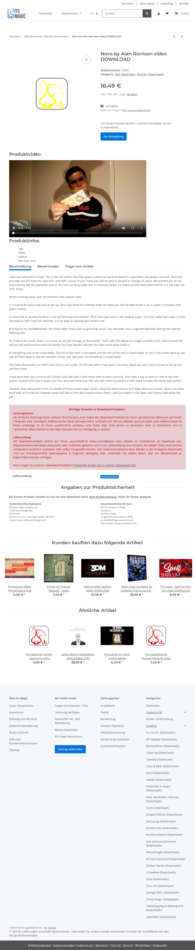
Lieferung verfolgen (67, 712)
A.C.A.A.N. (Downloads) (160, 732)
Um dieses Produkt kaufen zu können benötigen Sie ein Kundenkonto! (136, 125)
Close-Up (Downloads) (160, 752)
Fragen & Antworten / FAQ (71, 705)
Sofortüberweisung (113, 732)
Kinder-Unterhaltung (159, 719)
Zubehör (151, 726)
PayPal (105, 712)
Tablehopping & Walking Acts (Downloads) (165, 908)
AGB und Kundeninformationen (23, 741)
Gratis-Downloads (157, 808)
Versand (131, 94)
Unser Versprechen (21, 705)
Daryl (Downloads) (157, 773)
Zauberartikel (160, 945)
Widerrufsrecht (19, 732)
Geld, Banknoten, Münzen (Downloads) (139, 74)
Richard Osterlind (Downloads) (165, 859)
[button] (158, 13)
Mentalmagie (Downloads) (162, 852)
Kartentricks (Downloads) (162, 828)
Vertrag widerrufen (70, 749)
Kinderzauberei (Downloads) (164, 834)
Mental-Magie (142, 945)
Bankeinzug (108, 719)
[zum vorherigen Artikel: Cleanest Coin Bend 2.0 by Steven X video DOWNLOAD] (174, 36)
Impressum (16, 712)
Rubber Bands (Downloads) (163, 865)
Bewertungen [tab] (48, 266)
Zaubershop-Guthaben (115, 739)
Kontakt (184, 3)
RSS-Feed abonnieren (68, 736)
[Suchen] (147, 13)
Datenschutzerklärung (23, 726)
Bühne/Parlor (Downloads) (163, 746)
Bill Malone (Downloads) (161, 739)
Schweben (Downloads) (161, 872)
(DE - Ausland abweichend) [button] (136, 110)
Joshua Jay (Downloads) (161, 821)
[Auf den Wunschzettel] (86, 60)
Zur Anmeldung (114, 136)
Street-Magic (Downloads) (162, 899)
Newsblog (167, 3)
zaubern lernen (85, 945)
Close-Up (116, 945)
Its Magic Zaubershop (39, 945)
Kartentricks (102, 945)
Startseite (127, 3)
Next (186, 576)
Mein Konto (147, 3)
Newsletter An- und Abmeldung (67, 721)
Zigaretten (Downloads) (161, 917)
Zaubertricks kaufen (63, 945)
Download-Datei (109, 476)
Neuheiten (153, 705)
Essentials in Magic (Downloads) (158, 788)
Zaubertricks (154, 712)
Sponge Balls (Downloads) (162, 892)
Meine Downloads (66, 730)
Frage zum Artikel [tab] (79, 266)
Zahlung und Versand (23, 719)
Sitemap (14, 750)
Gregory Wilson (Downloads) (164, 814)
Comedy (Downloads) (159, 759)
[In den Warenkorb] (12, 49)
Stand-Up (128, 945)
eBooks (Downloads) (159, 779)
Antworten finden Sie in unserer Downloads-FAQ (105, 465)
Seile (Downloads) (157, 879)
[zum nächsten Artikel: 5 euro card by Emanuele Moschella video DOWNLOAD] (182, 36)
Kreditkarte (108, 705)
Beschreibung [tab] (20, 266)
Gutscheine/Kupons (113, 746)
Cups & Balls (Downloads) (162, 766)
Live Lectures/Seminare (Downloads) (161, 843)
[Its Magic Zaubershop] (17, 13)
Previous (9, 576)
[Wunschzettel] (167, 13)
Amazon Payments (112, 726)
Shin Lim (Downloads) (160, 886)
